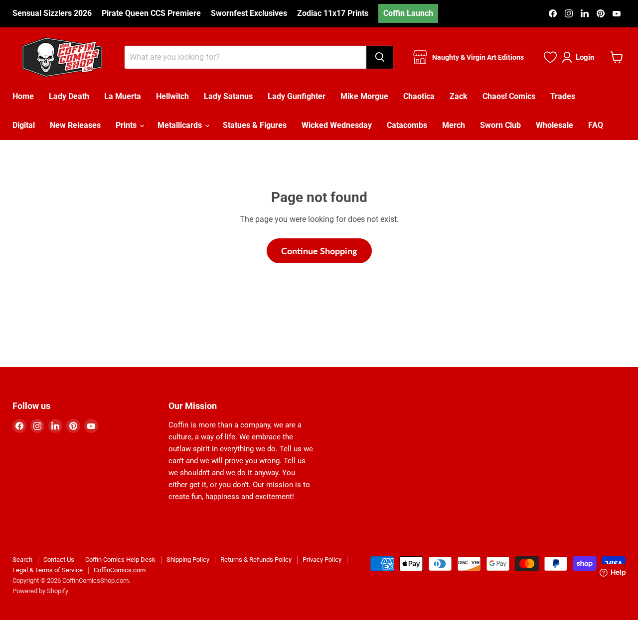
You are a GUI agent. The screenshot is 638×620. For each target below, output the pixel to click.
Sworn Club (500, 125)
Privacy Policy (322, 559)
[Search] (379, 57)
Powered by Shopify (40, 591)
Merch (453, 125)
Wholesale (554, 125)
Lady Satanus (228, 96)
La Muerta (122, 96)
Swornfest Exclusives (249, 13)
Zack (459, 96)
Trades (562, 96)
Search (22, 559)
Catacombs (407, 125)
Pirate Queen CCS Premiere (151, 13)
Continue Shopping (319, 250)
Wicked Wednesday (337, 125)
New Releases (75, 125)
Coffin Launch (408, 13)
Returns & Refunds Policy (256, 559)
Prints (127, 125)
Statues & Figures (255, 125)
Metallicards (181, 125)
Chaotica (419, 96)
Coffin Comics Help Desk (120, 559)
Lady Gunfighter (296, 96)
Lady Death (69, 96)
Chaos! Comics (508, 96)
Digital (23, 125)
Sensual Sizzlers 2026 (52, 13)
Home (23, 96)
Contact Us (58, 559)
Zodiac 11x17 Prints (332, 13)
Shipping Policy (187, 559)
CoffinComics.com (120, 570)
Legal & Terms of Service (47, 570)
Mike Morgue (364, 96)
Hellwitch (172, 96)
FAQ (595, 125)
